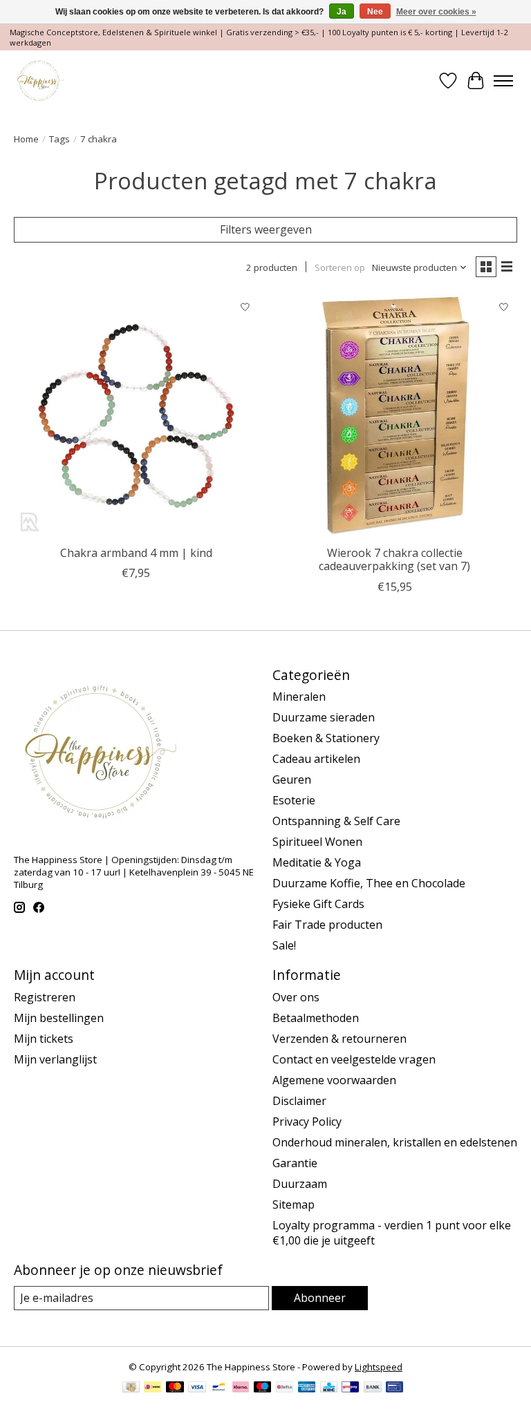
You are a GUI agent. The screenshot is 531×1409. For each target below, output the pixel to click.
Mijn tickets (43, 1038)
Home (26, 139)
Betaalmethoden (315, 1017)
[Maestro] (263, 1388)
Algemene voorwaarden (334, 1080)
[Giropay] (350, 1388)
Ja (341, 12)
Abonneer (320, 1297)
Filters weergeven (266, 229)
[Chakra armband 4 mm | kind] (136, 416)
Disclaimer (299, 1100)
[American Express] (307, 1388)
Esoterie (293, 800)
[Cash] (131, 1388)
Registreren (44, 997)
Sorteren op (340, 267)
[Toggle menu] (503, 81)
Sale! (284, 945)
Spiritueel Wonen (317, 841)
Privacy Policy (307, 1121)
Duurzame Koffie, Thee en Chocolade (368, 883)
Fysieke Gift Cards (318, 903)
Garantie (294, 1163)
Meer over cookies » (436, 12)
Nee (375, 12)
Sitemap (293, 1204)
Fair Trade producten (327, 924)
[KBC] (328, 1388)
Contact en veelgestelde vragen (354, 1059)
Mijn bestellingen (59, 1017)
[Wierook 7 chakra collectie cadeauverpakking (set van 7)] (394, 416)
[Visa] (197, 1388)
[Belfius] (284, 1388)
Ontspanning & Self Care (336, 821)
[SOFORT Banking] (240, 1388)
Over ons (295, 997)
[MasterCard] (175, 1388)
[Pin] (394, 1388)
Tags (59, 139)
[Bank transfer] (373, 1388)
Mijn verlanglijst (55, 1059)
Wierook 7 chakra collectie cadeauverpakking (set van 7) (394, 559)
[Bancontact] (218, 1388)
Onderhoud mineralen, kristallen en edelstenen (394, 1142)
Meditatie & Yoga (316, 862)
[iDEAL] (152, 1388)
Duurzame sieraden (323, 717)
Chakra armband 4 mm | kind (136, 552)
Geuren (291, 779)
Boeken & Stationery (326, 738)
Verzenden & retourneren (339, 1038)
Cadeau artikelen (316, 758)
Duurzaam (299, 1183)
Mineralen (299, 696)
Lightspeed (378, 1367)
